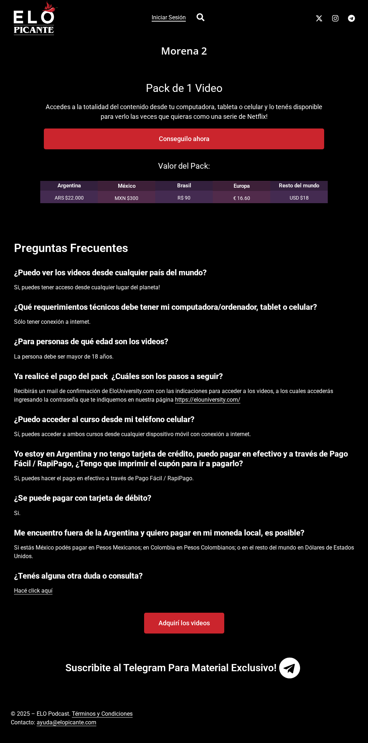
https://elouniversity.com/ (207, 399)
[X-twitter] (319, 18)
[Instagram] (335, 18)
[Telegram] (351, 18)
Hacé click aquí (33, 590)
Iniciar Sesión (169, 17)
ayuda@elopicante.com (66, 722)
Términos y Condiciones (102, 713)
